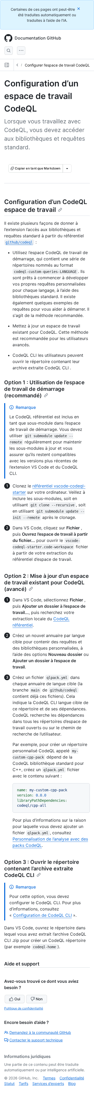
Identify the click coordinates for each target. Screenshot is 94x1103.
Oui (17, 999)
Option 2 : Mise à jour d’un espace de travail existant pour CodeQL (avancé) (46, 582)
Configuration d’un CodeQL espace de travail (45, 205)
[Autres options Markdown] (67, 168)
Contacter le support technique (36, 1040)
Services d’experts (48, 1083)
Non (39, 999)
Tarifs (23, 1083)
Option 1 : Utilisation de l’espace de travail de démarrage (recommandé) (44, 389)
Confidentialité (72, 1078)
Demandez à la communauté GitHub (40, 1032)
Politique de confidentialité (23, 1008)
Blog (72, 1083)
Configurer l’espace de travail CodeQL (57, 65)
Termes (49, 1078)
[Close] (79, 9)
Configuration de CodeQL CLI (42, 915)
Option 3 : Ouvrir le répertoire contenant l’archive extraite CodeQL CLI (41, 868)
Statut (9, 1083)
